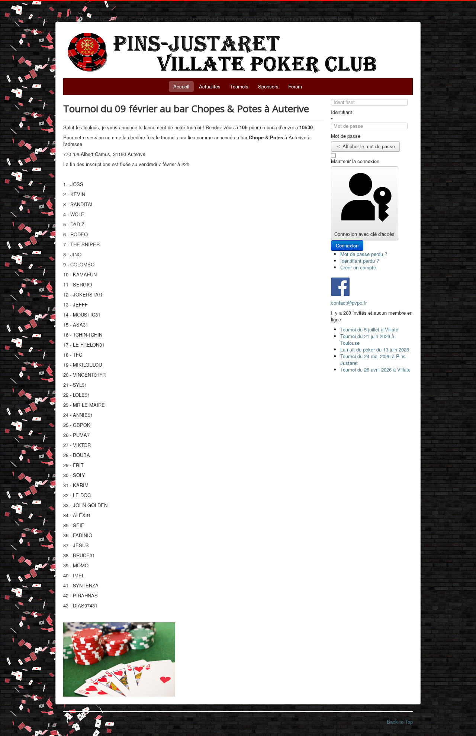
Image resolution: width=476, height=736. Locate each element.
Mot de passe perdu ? (363, 253)
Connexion (347, 245)
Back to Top (400, 721)
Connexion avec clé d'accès (364, 233)
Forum (295, 86)
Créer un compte (358, 267)
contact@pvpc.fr (349, 302)
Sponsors (268, 86)
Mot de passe (345, 136)
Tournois (239, 86)
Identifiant (341, 112)
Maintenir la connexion (355, 161)
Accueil (181, 86)
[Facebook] (340, 285)
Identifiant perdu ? (359, 260)
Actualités (210, 86)
